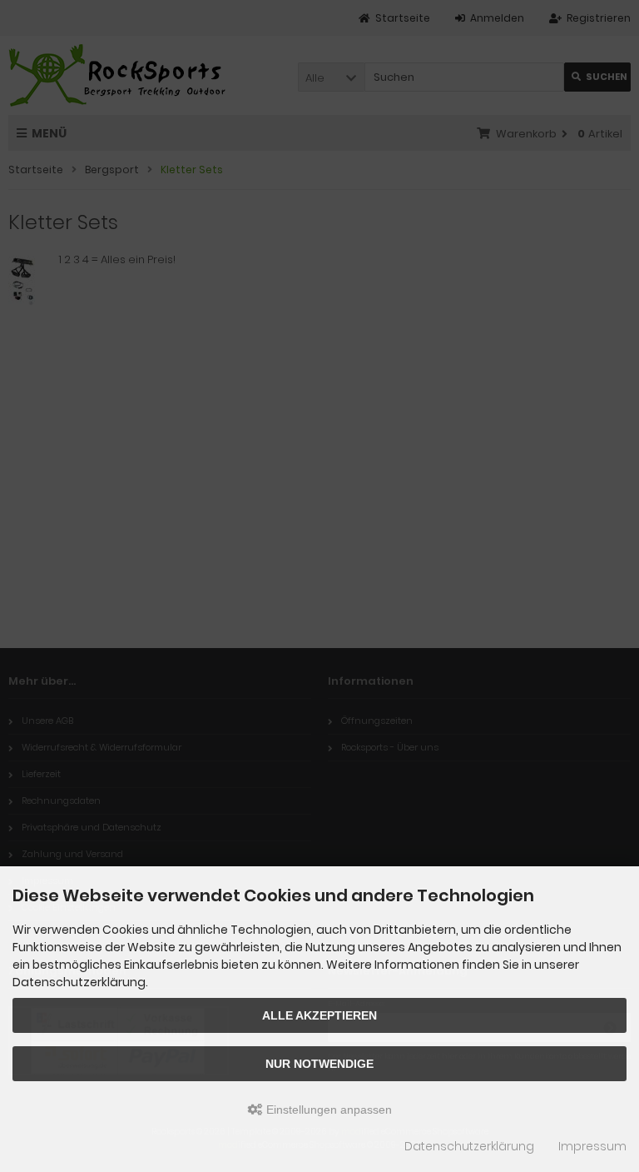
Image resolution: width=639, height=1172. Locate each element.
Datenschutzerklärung (469, 1146)
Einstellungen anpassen (327, 1109)
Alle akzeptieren (319, 1015)
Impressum (592, 1146)
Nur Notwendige (319, 1063)
